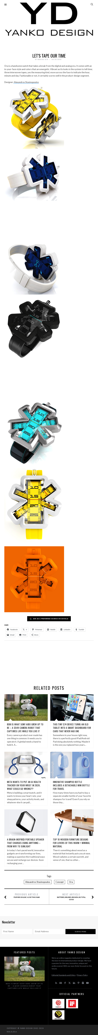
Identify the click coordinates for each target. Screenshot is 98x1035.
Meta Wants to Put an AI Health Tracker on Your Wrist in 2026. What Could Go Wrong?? (24, 785)
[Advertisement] (49, 44)
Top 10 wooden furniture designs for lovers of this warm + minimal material (71, 843)
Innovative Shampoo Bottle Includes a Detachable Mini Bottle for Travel (71, 785)
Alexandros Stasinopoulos (26, 82)
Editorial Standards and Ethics (63, 975)
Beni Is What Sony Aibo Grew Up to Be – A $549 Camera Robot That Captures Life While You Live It (25, 728)
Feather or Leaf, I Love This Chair (27, 895)
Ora (71, 882)
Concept (60, 882)
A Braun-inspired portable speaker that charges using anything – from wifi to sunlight (25, 843)
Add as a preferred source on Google (50, 619)
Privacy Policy (82, 975)
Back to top (11, 1031)
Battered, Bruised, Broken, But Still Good (71, 896)
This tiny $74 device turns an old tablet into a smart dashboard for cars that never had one (72, 728)
